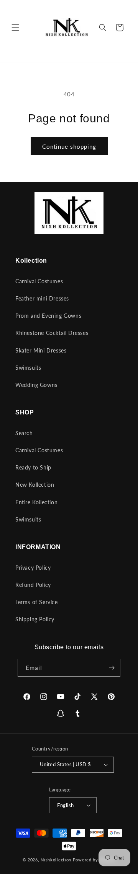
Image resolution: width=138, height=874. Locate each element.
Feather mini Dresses (42, 298)
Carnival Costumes (39, 281)
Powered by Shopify (94, 859)
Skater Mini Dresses (40, 350)
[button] (15, 27)
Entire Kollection (36, 502)
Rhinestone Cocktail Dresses (51, 333)
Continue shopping (69, 146)
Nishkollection (56, 859)
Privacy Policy (33, 567)
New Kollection (34, 484)
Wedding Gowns (36, 385)
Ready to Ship (33, 467)
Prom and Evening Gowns (48, 315)
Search (24, 433)
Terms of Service (36, 602)
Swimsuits (28, 367)
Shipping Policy (34, 619)
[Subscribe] (111, 668)
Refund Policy (33, 585)
